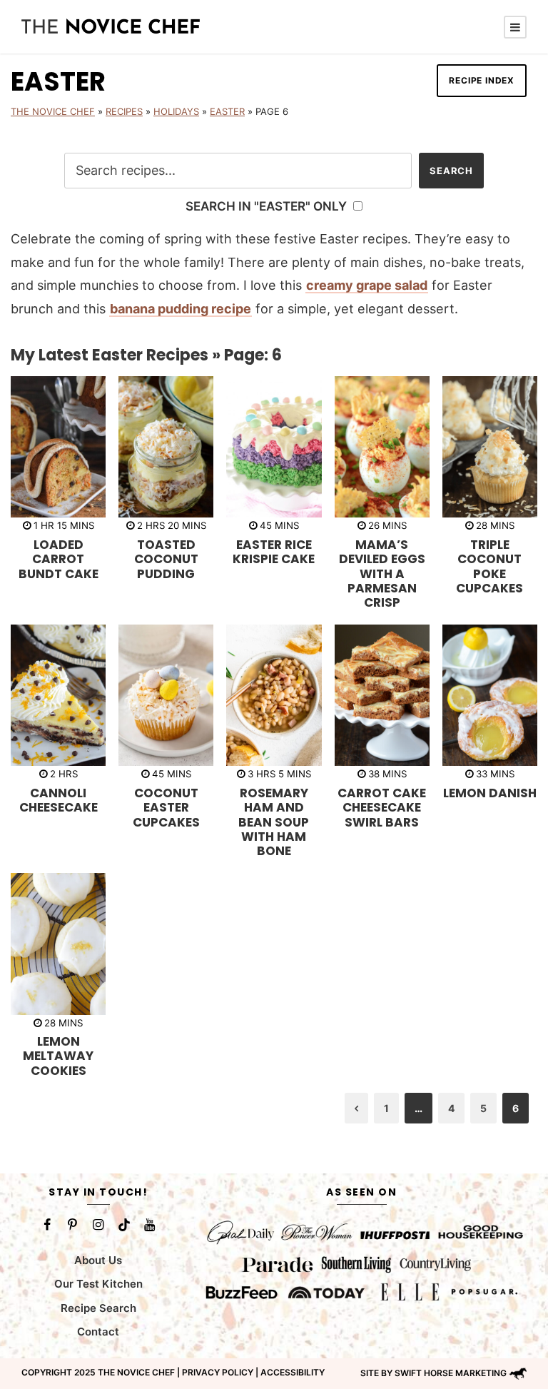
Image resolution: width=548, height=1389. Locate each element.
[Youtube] (150, 1225)
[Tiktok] (124, 1225)
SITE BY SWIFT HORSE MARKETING (433, 1373)
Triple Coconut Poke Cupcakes (489, 566)
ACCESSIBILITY (292, 1372)
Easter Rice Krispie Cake (274, 551)
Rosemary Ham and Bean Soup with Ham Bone (273, 822)
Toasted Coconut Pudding (166, 559)
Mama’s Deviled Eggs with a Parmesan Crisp (382, 574)
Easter (227, 111)
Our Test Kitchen (98, 1283)
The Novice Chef (53, 111)
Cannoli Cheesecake (58, 800)
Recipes (124, 111)
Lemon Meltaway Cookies (58, 1056)
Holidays (176, 111)
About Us (98, 1260)
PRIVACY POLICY (217, 1372)
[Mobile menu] (515, 27)
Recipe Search (98, 1308)
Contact (98, 1331)
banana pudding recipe (180, 308)
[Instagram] (98, 1225)
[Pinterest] (73, 1225)
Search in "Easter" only (268, 205)
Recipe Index (481, 80)
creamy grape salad (366, 285)
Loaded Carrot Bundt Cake (58, 559)
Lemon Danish (490, 793)
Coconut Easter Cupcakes (166, 807)
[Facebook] (47, 1225)
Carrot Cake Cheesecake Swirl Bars (382, 807)
